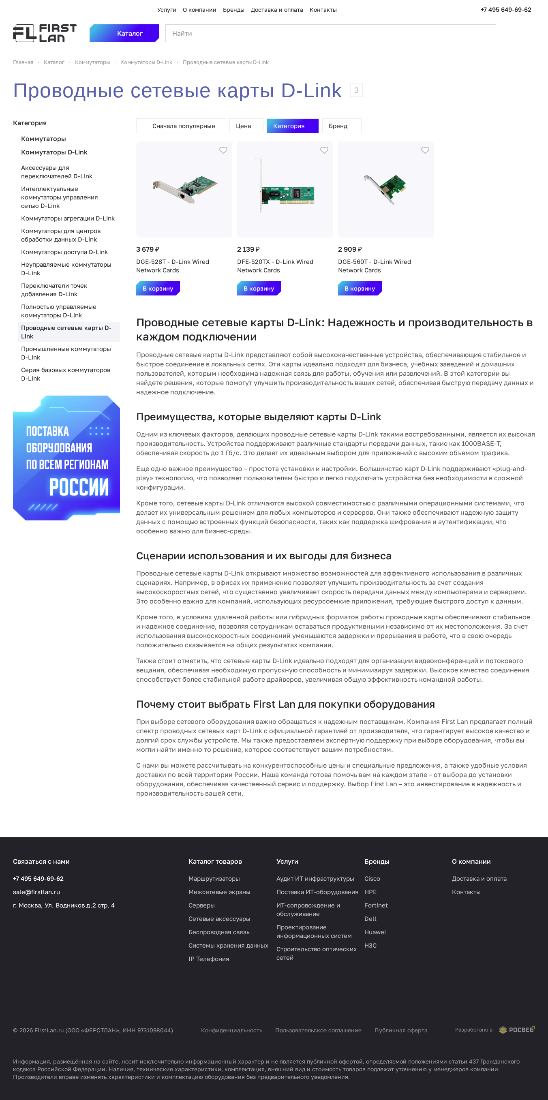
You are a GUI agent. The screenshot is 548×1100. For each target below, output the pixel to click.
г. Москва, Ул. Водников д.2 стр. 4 (64, 905)
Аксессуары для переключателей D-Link (56, 172)
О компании (471, 861)
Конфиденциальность (231, 1030)
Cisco (372, 878)
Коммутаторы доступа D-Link (64, 251)
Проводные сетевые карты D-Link (66, 332)
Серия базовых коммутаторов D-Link (65, 374)
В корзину (158, 288)
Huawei (375, 931)
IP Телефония (208, 958)
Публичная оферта (401, 1030)
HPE (370, 891)
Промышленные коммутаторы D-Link (66, 353)
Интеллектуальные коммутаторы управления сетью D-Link (59, 197)
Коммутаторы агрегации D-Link (68, 218)
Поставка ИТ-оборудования (317, 891)
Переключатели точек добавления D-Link (54, 289)
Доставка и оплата (479, 878)
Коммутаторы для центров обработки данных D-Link (61, 235)
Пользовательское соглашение (318, 1030)
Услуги (287, 861)
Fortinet (376, 905)
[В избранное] (223, 150)
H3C (370, 945)
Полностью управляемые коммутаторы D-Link (58, 311)
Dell (370, 918)
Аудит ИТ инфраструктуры (315, 878)
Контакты (466, 891)
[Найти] (485, 33)
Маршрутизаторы (214, 878)
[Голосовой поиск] (471, 33)
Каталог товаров (215, 861)
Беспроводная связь (219, 931)
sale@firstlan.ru (36, 891)
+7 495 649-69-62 (506, 9)
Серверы (201, 905)
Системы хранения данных (228, 945)
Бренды (377, 861)
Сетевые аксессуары (219, 918)
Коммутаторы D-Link (54, 152)
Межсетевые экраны (219, 891)
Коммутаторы (43, 139)
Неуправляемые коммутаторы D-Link (66, 268)
